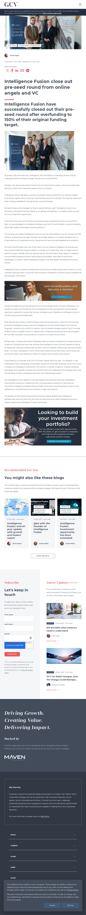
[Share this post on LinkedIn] (16, 71)
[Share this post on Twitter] (7, 71)
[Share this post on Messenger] (27, 71)
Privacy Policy (73, 890)
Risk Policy (44, 816)
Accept (52, 905)
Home (13, 835)
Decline (70, 905)
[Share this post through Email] (22, 71)
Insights (14, 846)
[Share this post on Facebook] (12, 71)
